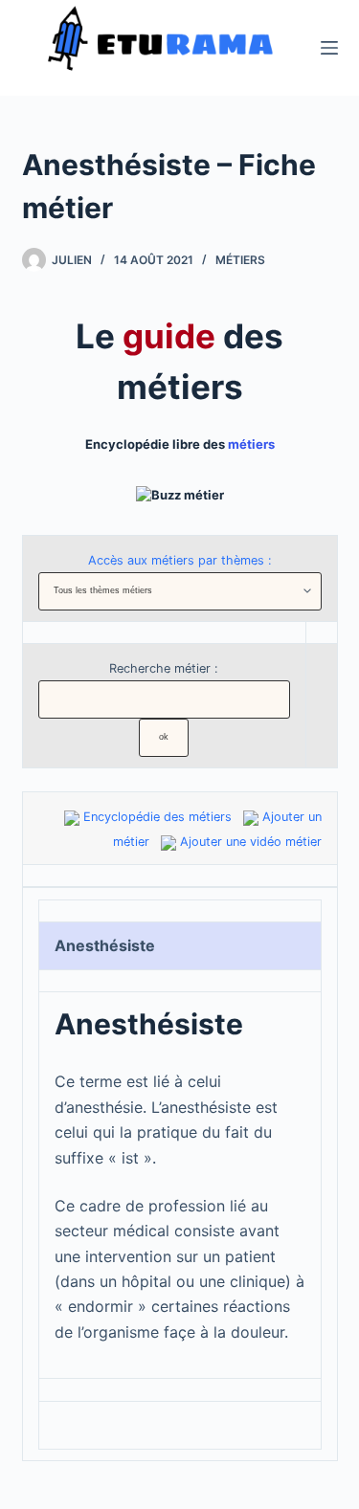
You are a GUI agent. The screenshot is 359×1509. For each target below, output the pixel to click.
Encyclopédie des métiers (157, 817)
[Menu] (329, 47)
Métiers (240, 260)
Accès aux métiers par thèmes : (180, 560)
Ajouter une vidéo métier (251, 841)
